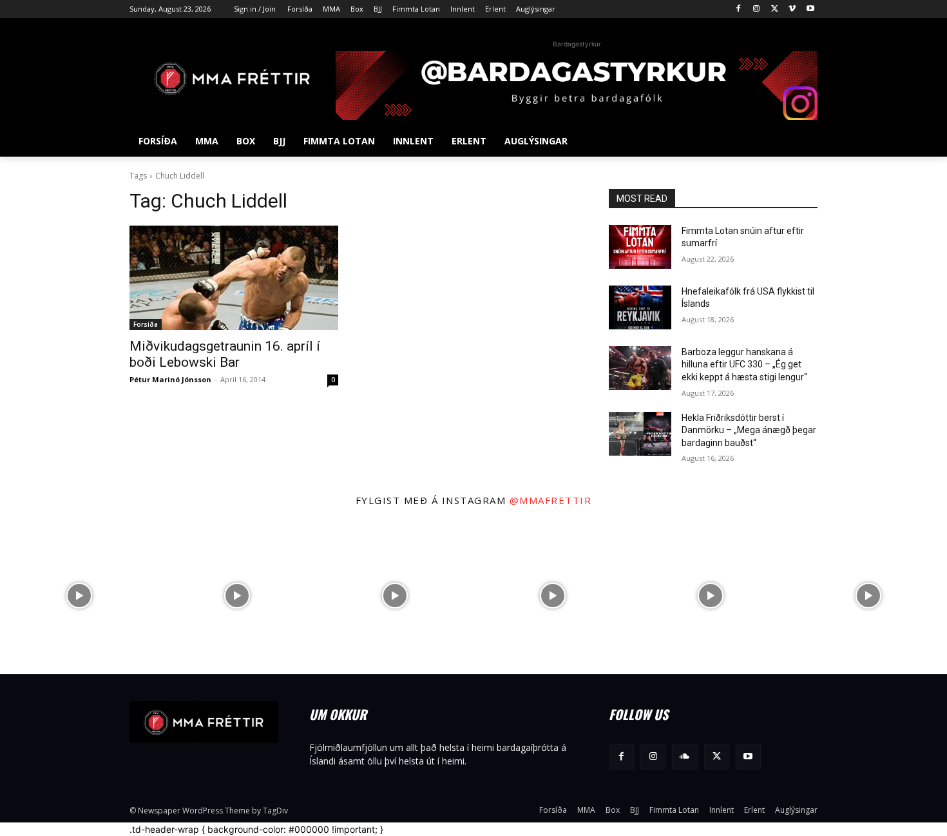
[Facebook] (738, 9)
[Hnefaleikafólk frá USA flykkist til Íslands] (640, 307)
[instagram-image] (79, 595)
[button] (802, 141)
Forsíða (145, 324)
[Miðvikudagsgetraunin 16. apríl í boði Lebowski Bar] (233, 278)
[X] (774, 9)
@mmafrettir (551, 500)
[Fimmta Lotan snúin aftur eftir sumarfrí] (640, 247)
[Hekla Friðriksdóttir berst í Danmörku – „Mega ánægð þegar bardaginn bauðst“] (640, 434)
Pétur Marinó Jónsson (170, 379)
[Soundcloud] (684, 756)
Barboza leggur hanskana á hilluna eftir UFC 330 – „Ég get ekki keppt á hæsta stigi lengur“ (744, 364)
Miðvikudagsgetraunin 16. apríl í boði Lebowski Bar (224, 354)
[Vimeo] (792, 9)
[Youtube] (810, 9)
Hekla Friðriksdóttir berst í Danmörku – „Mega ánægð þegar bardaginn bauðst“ (749, 430)
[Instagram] (756, 9)
